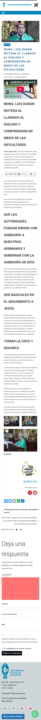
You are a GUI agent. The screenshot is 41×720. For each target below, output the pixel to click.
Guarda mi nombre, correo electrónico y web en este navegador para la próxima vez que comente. (20, 640)
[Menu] (3, 12)
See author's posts (31, 487)
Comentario (7, 575)
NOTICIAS (7, 44)
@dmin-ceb (25, 74)
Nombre (5, 604)
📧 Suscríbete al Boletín (13, 716)
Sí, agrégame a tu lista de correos (17, 648)
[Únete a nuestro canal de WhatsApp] (35, 714)
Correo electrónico (9, 614)
